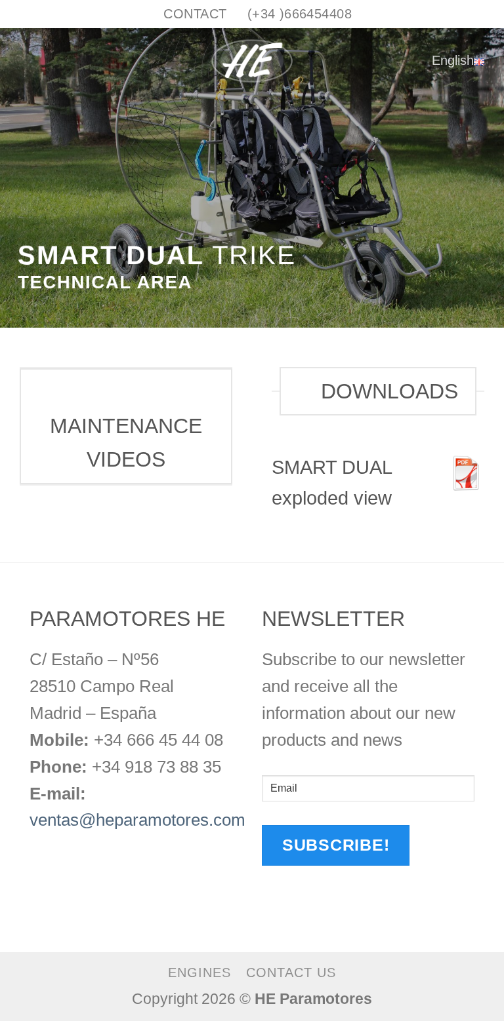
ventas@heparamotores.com (137, 820)
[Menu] (22, 61)
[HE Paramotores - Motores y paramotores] (252, 60)
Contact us (291, 972)
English (453, 59)
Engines (199, 972)
